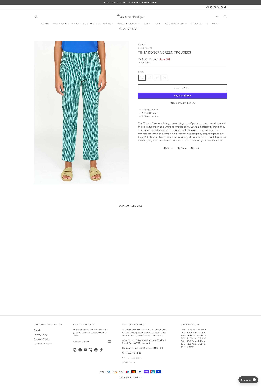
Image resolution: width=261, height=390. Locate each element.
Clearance (145, 48)
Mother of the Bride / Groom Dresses (82, 23)
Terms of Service (42, 339)
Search (37, 330)
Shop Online (127, 23)
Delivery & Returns (43, 343)
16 (165, 77)
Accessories (175, 23)
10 (142, 77)
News (216, 23)
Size (140, 72)
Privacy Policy (40, 334)
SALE (147, 23)
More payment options (182, 102)
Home (45, 23)
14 (157, 77)
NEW (158, 23)
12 (149, 77)
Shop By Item (129, 28)
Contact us (199, 23)
